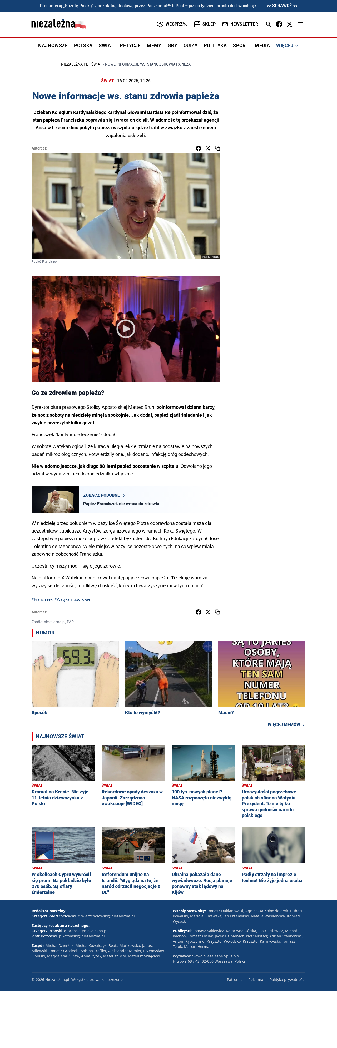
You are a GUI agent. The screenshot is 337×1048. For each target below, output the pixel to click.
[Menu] (300, 24)
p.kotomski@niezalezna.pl (82, 935)
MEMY (154, 45)
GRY (172, 45)
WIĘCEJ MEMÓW (284, 724)
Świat (96, 64)
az (45, 148)
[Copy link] (217, 148)
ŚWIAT (106, 45)
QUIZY (190, 45)
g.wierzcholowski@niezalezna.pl (106, 915)
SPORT (241, 45)
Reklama (255, 979)
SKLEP (209, 24)
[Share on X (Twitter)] (208, 148)
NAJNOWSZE (53, 45)
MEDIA (262, 45)
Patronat (234, 979)
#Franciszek (42, 599)
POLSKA (83, 45)
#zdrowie (82, 599)
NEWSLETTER (244, 24)
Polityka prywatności (287, 979)
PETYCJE (130, 45)
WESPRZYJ (177, 24)
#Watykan (63, 599)
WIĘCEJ (284, 45)
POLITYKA (215, 45)
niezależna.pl (74, 64)
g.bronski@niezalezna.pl (85, 930)
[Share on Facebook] (198, 148)
